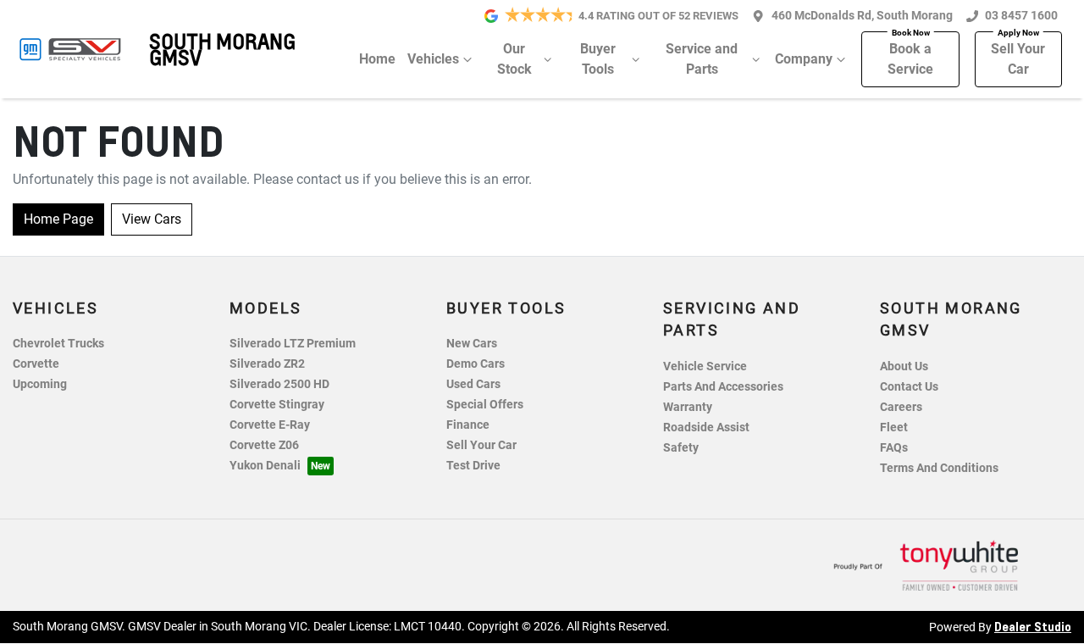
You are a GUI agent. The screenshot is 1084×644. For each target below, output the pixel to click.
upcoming (40, 384)
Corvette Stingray (277, 404)
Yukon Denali (265, 465)
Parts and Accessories (723, 387)
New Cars (471, 343)
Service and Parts (702, 59)
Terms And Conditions (939, 468)
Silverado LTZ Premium (293, 343)
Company (803, 59)
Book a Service (910, 59)
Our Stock (514, 59)
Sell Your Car (1018, 59)
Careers (901, 407)
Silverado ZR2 (267, 364)
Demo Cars (475, 364)
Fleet (894, 427)
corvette (36, 364)
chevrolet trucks (58, 343)
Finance (467, 425)
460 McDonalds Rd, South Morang (862, 15)
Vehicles (433, 59)
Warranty (687, 407)
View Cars (151, 219)
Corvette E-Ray (270, 425)
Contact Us (909, 387)
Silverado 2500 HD (279, 384)
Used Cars (473, 384)
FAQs (894, 448)
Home (377, 59)
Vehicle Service (705, 366)
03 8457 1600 (1021, 15)
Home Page (58, 219)
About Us (904, 366)
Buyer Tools (598, 59)
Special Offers (484, 404)
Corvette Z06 (264, 445)
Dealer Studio (1032, 626)
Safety (681, 448)
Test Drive (473, 465)
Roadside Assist (706, 427)
